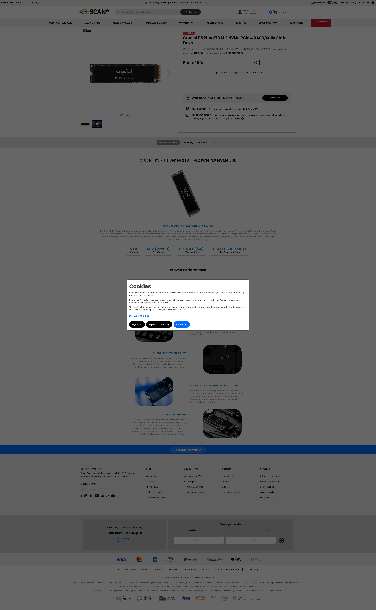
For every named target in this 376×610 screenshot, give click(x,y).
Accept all (181, 324)
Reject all (137, 324)
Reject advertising (159, 324)
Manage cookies (139, 316)
